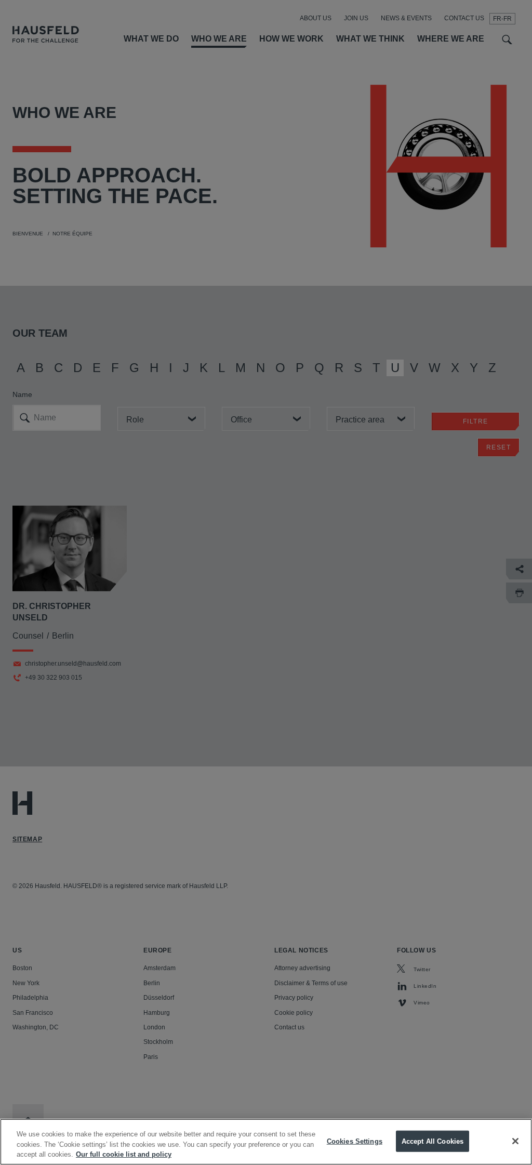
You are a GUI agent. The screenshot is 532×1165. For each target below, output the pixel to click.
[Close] (515, 1141)
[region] (266, 1142)
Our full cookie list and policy (123, 1154)
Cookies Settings (354, 1141)
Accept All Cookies (432, 1141)
